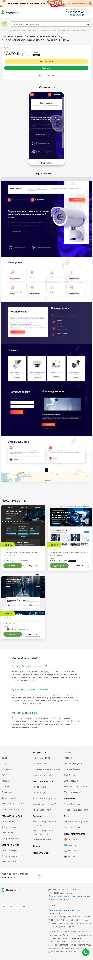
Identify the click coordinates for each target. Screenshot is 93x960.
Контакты (6, 786)
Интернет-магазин (10, 838)
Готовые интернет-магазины (46, 769)
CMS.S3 (4, 775)
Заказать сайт (77, 15)
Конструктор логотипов (75, 786)
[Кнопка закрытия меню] (91, 2)
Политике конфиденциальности (63, 896)
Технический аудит (42, 809)
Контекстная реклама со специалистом (44, 823)
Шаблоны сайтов (41, 763)
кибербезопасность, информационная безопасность (20, 622)
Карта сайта (54, 913)
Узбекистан (73, 850)
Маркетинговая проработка (46, 798)
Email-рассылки (71, 780)
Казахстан (73, 845)
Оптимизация (39, 792)
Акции (36, 846)
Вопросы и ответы (10, 798)
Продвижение (39, 787)
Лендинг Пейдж (8, 827)
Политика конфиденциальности (63, 910)
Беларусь (72, 839)
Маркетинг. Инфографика (76, 821)
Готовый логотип (72, 804)
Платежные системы (11, 809)
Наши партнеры (9, 850)
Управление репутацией (44, 804)
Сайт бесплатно (8, 861)
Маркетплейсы (41, 852)
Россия (71, 856)
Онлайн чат (69, 775)
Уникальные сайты (42, 758)
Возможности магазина (12, 803)
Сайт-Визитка (7, 821)
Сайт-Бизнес (7, 832)
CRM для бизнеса (72, 769)
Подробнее (33, 566)
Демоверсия (12, 566)
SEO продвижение (43, 781)
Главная (68, 758)
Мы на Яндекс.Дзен (73, 827)
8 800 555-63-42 (75, 12)
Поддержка (6, 792)
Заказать (46, 68)
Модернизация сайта (43, 775)
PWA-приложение (72, 792)
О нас (4, 763)
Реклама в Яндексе (73, 763)
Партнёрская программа (13, 856)
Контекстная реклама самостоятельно (43, 832)
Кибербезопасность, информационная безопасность (20, 553)
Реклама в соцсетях (42, 839)
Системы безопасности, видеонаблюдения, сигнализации (69, 553)
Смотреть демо (46, 61)
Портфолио (6, 769)
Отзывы (5, 780)
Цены (4, 758)
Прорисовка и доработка (76, 809)
